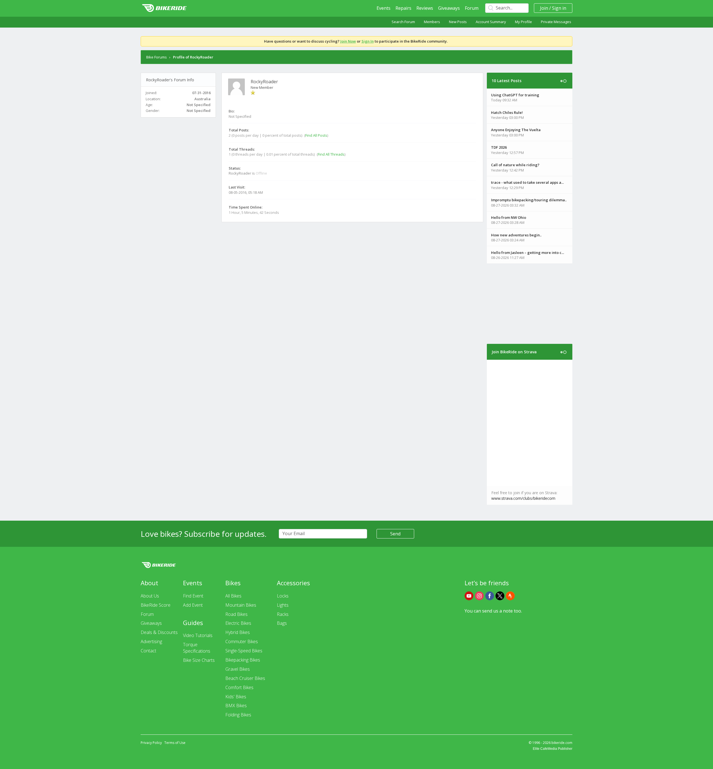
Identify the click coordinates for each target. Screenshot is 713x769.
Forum (471, 8)
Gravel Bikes (237, 669)
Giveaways (449, 8)
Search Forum (403, 21)
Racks (283, 614)
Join (544, 8)
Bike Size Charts (199, 660)
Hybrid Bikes (237, 632)
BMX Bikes (236, 705)
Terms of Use (174, 742)
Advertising (151, 641)
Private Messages (556, 21)
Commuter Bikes (241, 641)
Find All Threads (331, 154)
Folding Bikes (238, 715)
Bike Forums (156, 57)
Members (432, 21)
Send (395, 534)
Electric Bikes (238, 623)
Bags (282, 623)
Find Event (193, 596)
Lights (283, 605)
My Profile (523, 21)
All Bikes (233, 596)
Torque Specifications (196, 647)
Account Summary (491, 21)
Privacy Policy (151, 742)
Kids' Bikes (235, 697)
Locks (283, 596)
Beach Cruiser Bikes (245, 678)
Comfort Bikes (239, 687)
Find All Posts (316, 135)
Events (383, 8)
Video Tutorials (198, 635)
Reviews (424, 8)
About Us (150, 596)
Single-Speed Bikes (243, 651)
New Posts (458, 21)
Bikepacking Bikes (242, 660)
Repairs (403, 8)
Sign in (559, 8)
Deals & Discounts (159, 632)
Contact (148, 651)
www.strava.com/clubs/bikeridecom (523, 498)
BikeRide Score (155, 605)
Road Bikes (236, 614)
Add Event (193, 605)
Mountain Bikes (240, 605)
